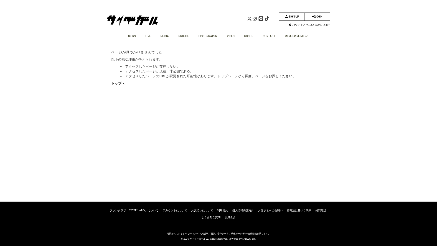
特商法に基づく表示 (299, 210)
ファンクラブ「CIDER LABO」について (134, 210)
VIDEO (231, 36)
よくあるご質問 (211, 217)
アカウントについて (175, 210)
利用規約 (222, 210)
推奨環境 (320, 210)
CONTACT (269, 36)
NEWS (132, 36)
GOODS (248, 36)
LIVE (148, 36)
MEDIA (164, 36)
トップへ (118, 83)
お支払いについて (202, 210)
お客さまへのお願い (270, 210)
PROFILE (183, 36)
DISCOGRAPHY (207, 36)
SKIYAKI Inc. (249, 238)
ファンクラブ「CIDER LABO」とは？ (310, 24)
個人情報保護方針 (243, 210)
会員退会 (230, 217)
